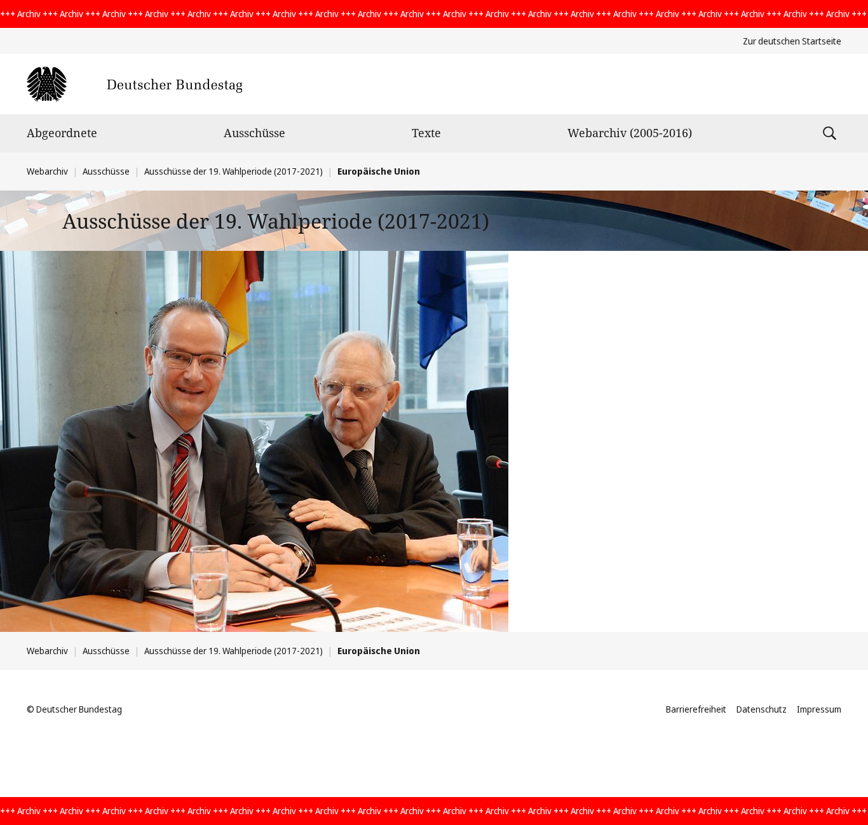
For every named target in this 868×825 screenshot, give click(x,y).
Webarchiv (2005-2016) (629, 132)
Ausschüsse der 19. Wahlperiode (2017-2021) (233, 171)
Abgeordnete (62, 132)
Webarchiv (47, 171)
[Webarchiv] (134, 84)
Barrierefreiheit (696, 709)
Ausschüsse (254, 132)
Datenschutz (761, 709)
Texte (426, 132)
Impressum (819, 709)
